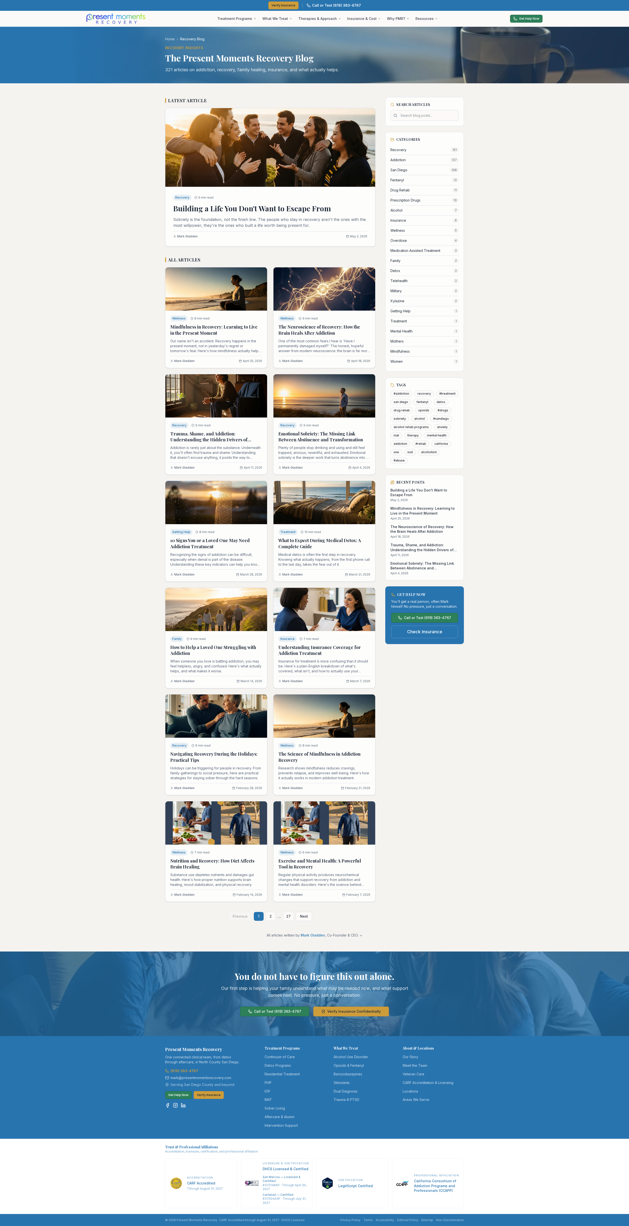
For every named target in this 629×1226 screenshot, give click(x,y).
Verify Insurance (283, 5)
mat (396, 435)
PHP (268, 1083)
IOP (267, 1091)
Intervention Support (281, 1125)
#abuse (399, 460)
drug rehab (402, 410)
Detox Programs (278, 1065)
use (396, 452)
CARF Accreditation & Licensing (428, 1083)
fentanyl (422, 402)
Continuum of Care (280, 1057)
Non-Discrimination (450, 1220)
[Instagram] (175, 1105)
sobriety (400, 418)
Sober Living (275, 1108)
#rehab (420, 444)
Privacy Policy (350, 1220)
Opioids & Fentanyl (349, 1065)
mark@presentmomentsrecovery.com (201, 1078)
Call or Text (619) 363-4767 (336, 5)
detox (441, 402)
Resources (424, 18)
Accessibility (385, 1220)
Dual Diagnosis (345, 1091)
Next (304, 916)
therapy (413, 435)
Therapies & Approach (317, 18)
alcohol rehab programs (411, 427)
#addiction (401, 393)
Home (170, 39)
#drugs (443, 410)
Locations (410, 1091)
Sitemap (427, 1220)
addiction (400, 444)
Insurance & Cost (362, 18)
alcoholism (429, 452)
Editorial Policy (407, 1220)
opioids (423, 410)
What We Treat (275, 18)
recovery (424, 393)
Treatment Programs (234, 18)
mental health (436, 435)
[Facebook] (167, 1105)
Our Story (410, 1057)
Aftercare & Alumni (279, 1117)
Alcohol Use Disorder (351, 1057)
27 (288, 916)
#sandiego (441, 418)
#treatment (447, 393)
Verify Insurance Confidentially (354, 1011)
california (441, 444)
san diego (401, 402)
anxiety (442, 427)
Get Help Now (529, 18)
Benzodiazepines (348, 1074)
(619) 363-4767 (184, 1071)
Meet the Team (415, 1065)
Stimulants (342, 1083)
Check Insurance (424, 631)
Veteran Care (413, 1074)
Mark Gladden (313, 935)
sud (410, 452)
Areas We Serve (416, 1099)
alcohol (419, 418)
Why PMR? (396, 18)
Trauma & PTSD (346, 1099)
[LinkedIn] (183, 1105)
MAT (268, 1099)
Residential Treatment (282, 1074)
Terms (368, 1220)
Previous (240, 916)
